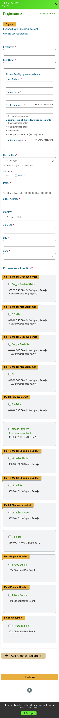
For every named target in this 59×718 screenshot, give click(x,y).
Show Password (45, 104)
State (6, 251)
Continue (29, 677)
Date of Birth (10, 155)
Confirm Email (13, 92)
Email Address (14, 79)
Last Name (9, 60)
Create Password (15, 105)
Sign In (9, 24)
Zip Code (8, 225)
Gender (7, 171)
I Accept (29, 713)
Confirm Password (16, 140)
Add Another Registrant (25, 655)
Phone (7, 183)
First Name (9, 47)
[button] (37, 294)
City (6, 238)
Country (7, 212)
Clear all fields (47, 13)
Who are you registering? (16, 33)
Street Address (11, 199)
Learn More (32, 707)
